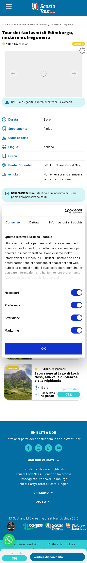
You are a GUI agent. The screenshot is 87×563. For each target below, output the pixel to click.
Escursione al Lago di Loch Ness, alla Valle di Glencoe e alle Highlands (57, 377)
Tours (13, 24)
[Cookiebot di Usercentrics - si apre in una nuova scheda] (64, 211)
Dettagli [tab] (34, 222)
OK (43, 348)
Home (5, 24)
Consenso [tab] (12, 222)
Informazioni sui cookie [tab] (65, 222)
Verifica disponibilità (48, 557)
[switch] (76, 305)
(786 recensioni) (18, 44)
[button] (14, 558)
